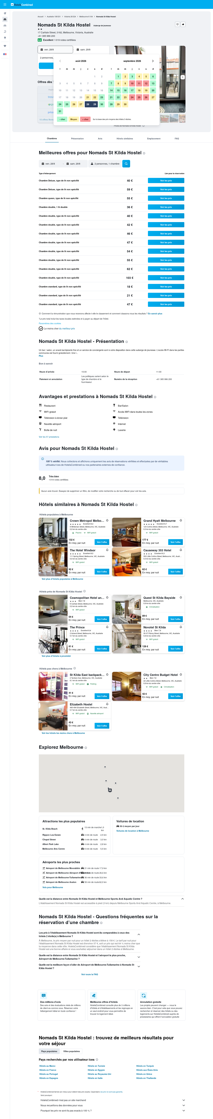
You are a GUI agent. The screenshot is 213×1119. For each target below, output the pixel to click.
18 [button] (67, 97)
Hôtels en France (47, 1069)
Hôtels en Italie (95, 1078)
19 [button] (74, 97)
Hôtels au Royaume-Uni (99, 1074)
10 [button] (60, 90)
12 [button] (74, 90)
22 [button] (94, 97)
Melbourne (83, 16)
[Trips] (5, 46)
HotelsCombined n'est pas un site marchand (63, 1100)
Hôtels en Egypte (96, 1069)
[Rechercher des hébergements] (5, 19)
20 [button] (81, 97)
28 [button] (88, 104)
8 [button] (94, 83)
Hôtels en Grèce (144, 1074)
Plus (41, 355)
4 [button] (67, 83)
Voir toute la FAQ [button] (89, 974)
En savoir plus (155, 313)
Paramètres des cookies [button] (50, 323)
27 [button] (81, 104)
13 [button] (81, 90)
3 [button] (60, 83)
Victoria (67, 16)
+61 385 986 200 (46, 36)
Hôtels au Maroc (47, 1065)
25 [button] (67, 104)
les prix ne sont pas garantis (111, 1091)
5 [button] (74, 83)
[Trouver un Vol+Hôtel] (5, 31)
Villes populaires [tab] (71, 1051)
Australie (50, 16)
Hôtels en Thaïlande (146, 1078)
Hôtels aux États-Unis (147, 1069)
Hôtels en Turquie (145, 1065)
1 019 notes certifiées (65, 40)
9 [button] (101, 83)
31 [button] (60, 111)
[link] (62, 579)
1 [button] (94, 76)
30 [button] (101, 104)
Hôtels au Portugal (48, 1074)
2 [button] (101, 76)
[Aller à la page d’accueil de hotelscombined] (21, 4)
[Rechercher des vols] (5, 13)
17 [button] (60, 97)
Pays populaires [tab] (49, 1051)
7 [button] (88, 83)
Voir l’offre (102, 542)
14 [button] (88, 90)
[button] (5, 4)
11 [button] (67, 90)
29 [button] (94, 104)
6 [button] (81, 83)
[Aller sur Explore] (5, 38)
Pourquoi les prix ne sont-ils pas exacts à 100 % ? (66, 1110)
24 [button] (60, 104)
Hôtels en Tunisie (96, 1065)
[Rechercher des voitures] (5, 25)
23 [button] (101, 97)
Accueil (40, 16)
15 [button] (94, 90)
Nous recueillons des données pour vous (62, 1105)
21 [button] (88, 97)
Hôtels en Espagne (48, 1078)
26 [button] (74, 104)
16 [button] (101, 90)
